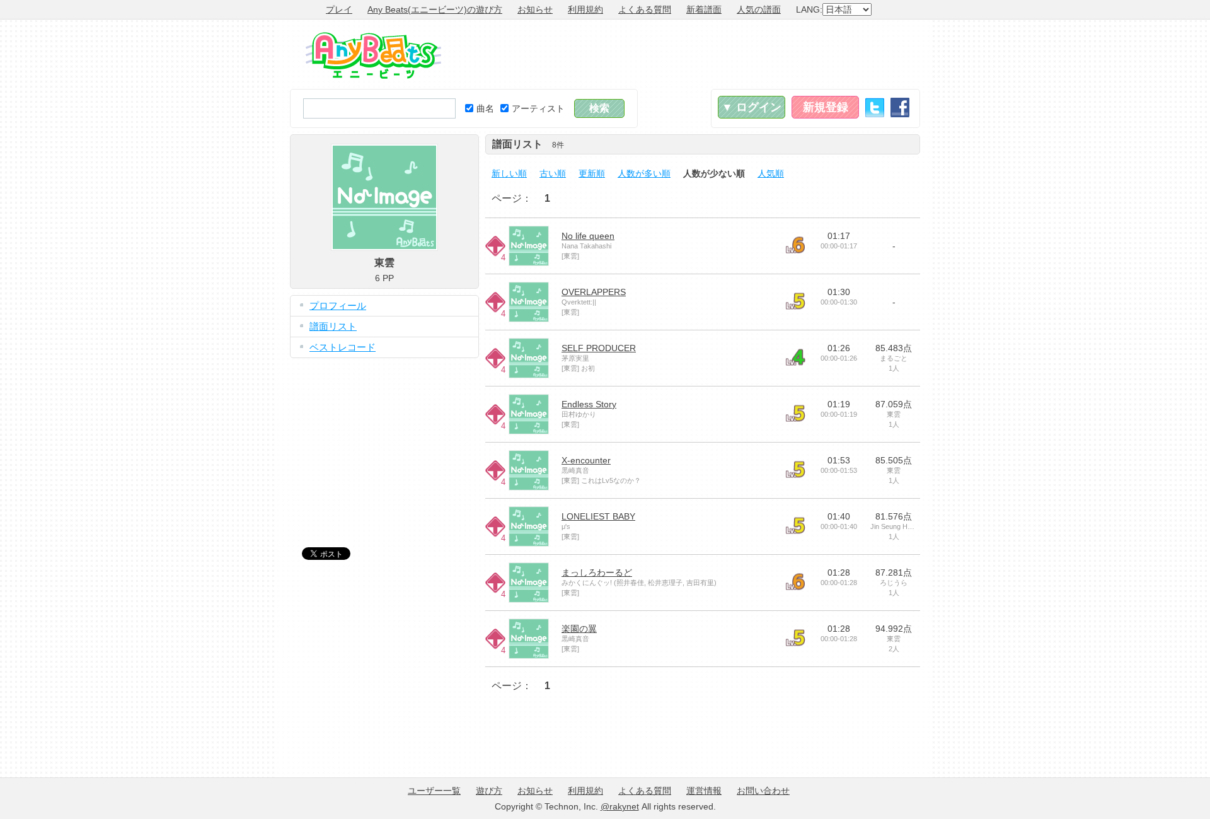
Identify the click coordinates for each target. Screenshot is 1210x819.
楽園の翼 (579, 629)
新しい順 (509, 173)
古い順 (552, 173)
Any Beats (373, 55)
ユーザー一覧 (434, 791)
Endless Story (589, 404)
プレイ (339, 9)
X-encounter (586, 460)
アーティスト (538, 108)
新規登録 (825, 107)
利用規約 (585, 9)
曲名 (485, 108)
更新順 (592, 173)
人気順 (771, 173)
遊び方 (489, 791)
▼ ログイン (751, 107)
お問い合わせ (763, 791)
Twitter (874, 107)
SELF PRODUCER (599, 348)
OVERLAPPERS (594, 292)
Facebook (899, 107)
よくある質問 (644, 9)
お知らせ (535, 9)
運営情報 (704, 791)
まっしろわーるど (597, 572)
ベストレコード (342, 347)
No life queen (588, 236)
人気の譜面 (759, 9)
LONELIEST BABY (598, 516)
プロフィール (337, 305)
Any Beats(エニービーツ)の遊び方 (434, 9)
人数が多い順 (644, 173)
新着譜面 (704, 9)
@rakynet (620, 806)
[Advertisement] (690, 54)
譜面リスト (333, 326)
